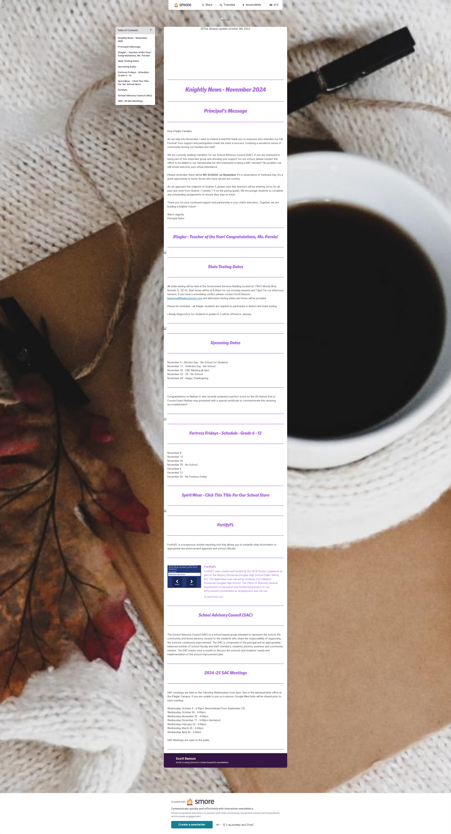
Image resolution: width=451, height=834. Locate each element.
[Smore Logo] (183, 5)
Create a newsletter (191, 824)
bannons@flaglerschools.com (184, 298)
